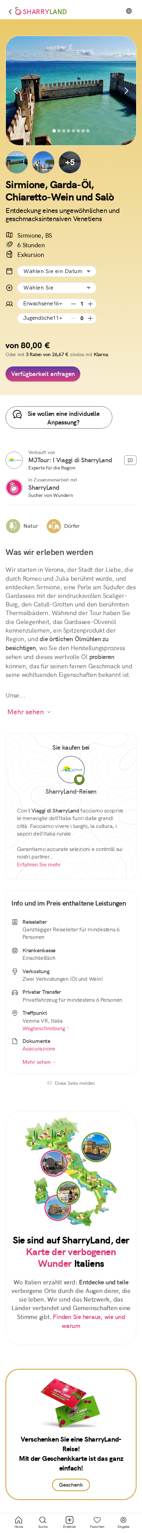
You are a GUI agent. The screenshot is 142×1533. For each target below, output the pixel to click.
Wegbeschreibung (43, 1028)
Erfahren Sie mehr (39, 864)
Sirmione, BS (34, 235)
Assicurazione (38, 1048)
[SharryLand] (14, 487)
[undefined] (14, 460)
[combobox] (56, 271)
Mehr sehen (25, 711)
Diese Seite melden (75, 1083)
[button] (17, 162)
